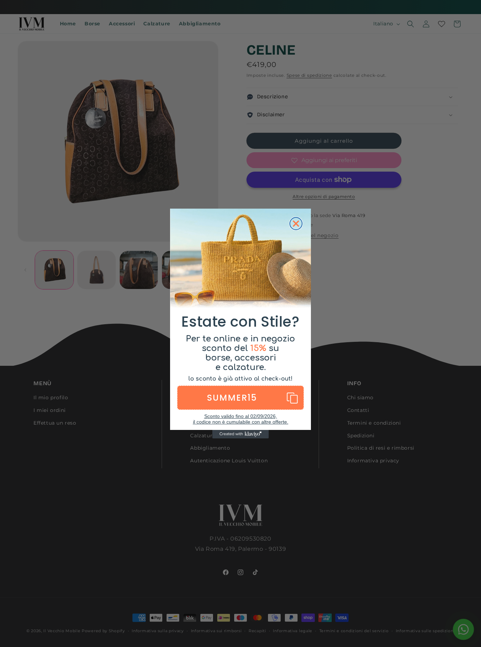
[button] (240, 398)
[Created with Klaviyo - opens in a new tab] (240, 434)
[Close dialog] (296, 223)
